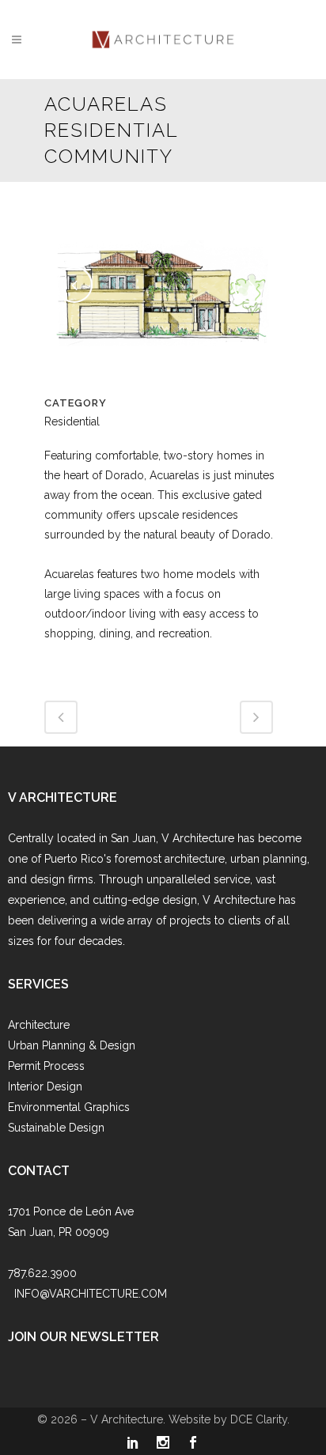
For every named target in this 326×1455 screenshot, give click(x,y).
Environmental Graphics (69, 1107)
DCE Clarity (258, 1419)
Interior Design (45, 1086)
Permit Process (46, 1066)
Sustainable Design (56, 1127)
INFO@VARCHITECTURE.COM (90, 1293)
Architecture (39, 1024)
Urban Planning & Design (71, 1045)
